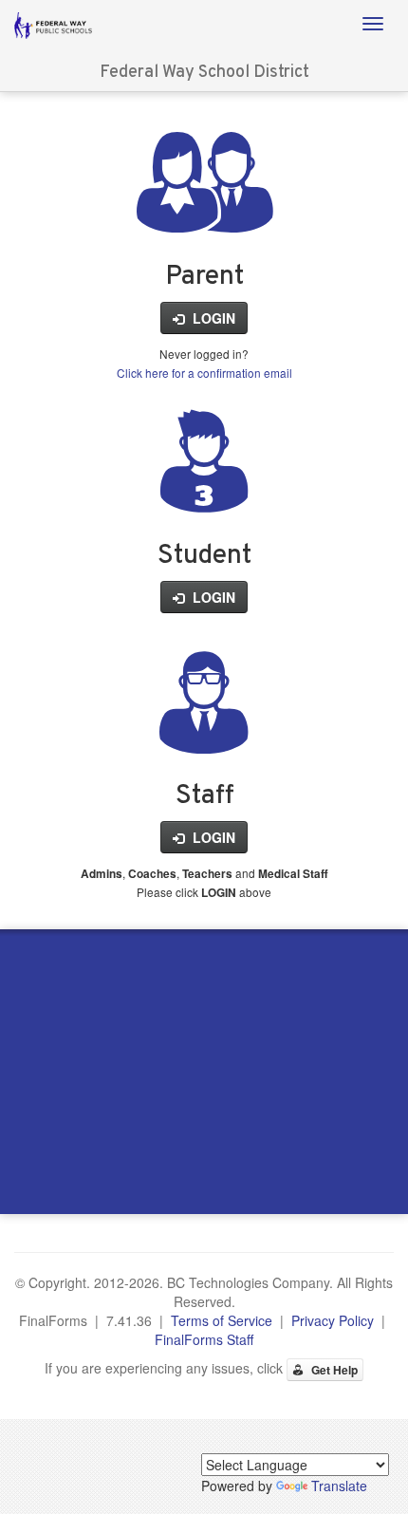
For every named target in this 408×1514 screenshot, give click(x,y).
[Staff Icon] (204, 732)
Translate (339, 1485)
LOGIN (212, 317)
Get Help (333, 1369)
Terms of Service (221, 1320)
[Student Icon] (204, 491)
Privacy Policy (332, 1320)
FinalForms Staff (204, 1339)
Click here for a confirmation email (204, 372)
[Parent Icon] (204, 212)
